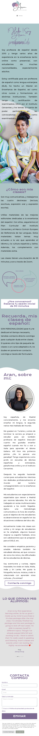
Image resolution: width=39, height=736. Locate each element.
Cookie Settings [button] (8, 732)
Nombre (5, 682)
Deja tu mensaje (7, 696)
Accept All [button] (20, 732)
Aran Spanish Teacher (19, 5)
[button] (16, 656)
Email (4, 689)
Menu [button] (21, 15)
